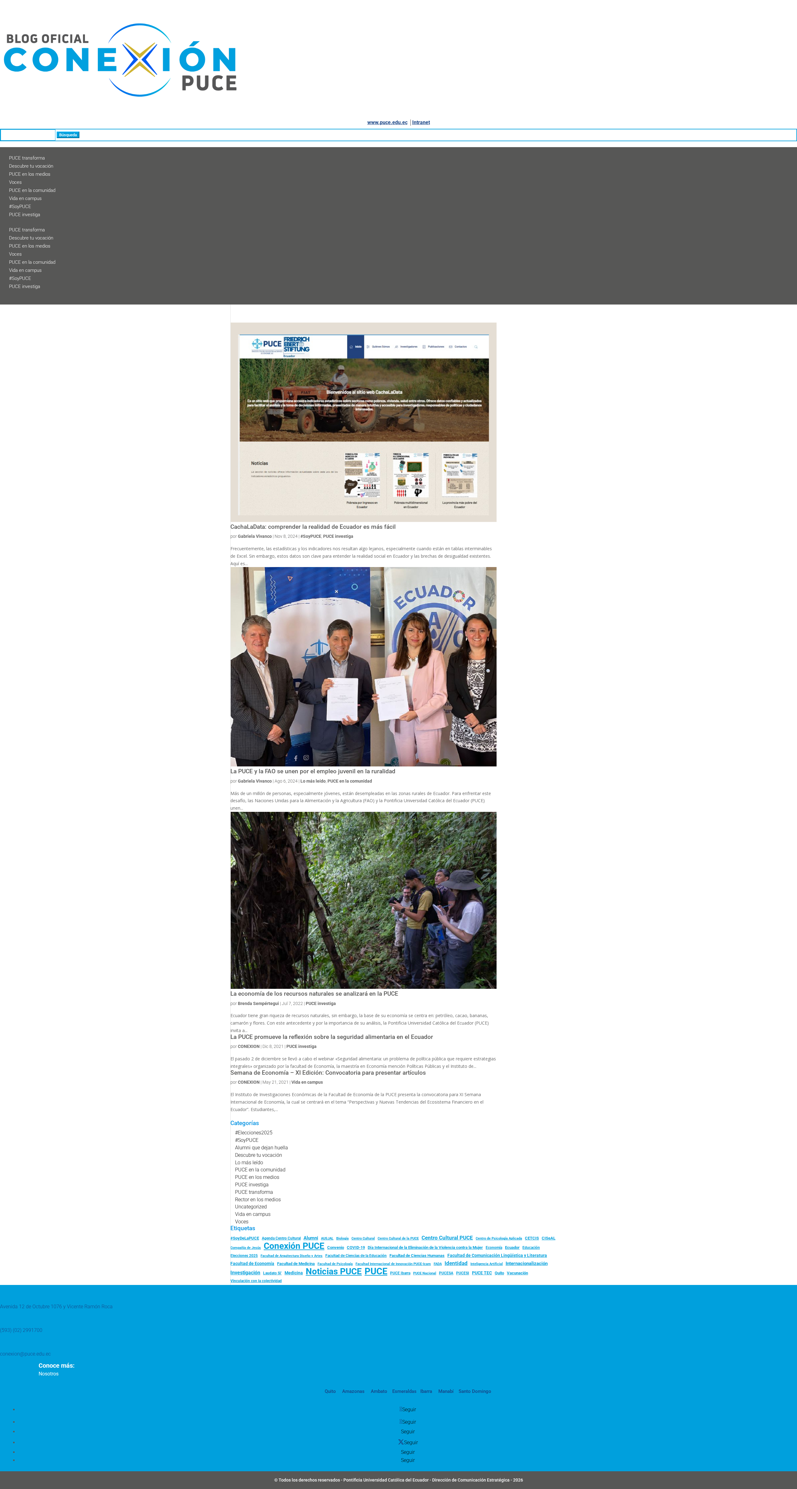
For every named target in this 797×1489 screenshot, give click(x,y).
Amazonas (353, 1391)
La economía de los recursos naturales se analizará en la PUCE (314, 993)
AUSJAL (327, 1238)
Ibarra (425, 1391)
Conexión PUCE (294, 1246)
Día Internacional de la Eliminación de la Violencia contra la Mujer (425, 1247)
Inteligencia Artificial (486, 1264)
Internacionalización (527, 1263)
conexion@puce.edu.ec (25, 1354)
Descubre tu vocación (31, 166)
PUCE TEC (482, 1272)
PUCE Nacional (424, 1273)
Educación (531, 1247)
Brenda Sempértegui (258, 1003)
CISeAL (548, 1237)
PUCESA (446, 1273)
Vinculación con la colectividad (256, 1281)
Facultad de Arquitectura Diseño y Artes (292, 1256)
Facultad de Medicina (296, 1263)
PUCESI (462, 1273)
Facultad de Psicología (335, 1264)
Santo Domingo (475, 1391)
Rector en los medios (258, 1200)
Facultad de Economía (252, 1263)
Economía (494, 1247)
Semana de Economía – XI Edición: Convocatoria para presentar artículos (328, 1072)
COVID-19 (356, 1247)
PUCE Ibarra (400, 1273)
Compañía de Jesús (245, 1247)
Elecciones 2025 (244, 1256)
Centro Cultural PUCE (447, 1238)
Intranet (421, 122)
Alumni (311, 1238)
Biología (342, 1238)
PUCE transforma (27, 158)
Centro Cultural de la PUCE (398, 1238)
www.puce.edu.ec (387, 122)
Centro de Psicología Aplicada (499, 1238)
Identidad (456, 1263)
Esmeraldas (404, 1391)
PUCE (376, 1271)
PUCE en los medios (29, 174)
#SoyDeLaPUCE (244, 1238)
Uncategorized (251, 1207)
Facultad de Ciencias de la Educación (356, 1256)
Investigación (245, 1273)
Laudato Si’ (272, 1273)
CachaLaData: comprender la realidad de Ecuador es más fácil (313, 526)
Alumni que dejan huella (261, 1148)
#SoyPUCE (20, 206)
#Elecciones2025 (253, 1133)
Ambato (378, 1391)
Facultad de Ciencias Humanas (417, 1255)
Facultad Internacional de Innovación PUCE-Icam (393, 1264)
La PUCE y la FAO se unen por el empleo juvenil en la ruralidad (312, 771)
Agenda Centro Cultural (281, 1238)
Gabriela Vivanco (255, 536)
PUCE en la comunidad (32, 190)
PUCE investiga (24, 214)
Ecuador (512, 1247)
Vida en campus (25, 198)
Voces (15, 182)
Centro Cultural (363, 1238)
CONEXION (249, 1046)
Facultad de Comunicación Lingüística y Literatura (497, 1255)
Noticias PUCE (334, 1271)
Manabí (445, 1391)
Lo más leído (313, 781)
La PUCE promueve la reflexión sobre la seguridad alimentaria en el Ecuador (331, 1037)
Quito (499, 1273)
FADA (438, 1264)
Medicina (294, 1272)
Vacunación (517, 1273)
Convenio (335, 1247)
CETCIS (532, 1238)
